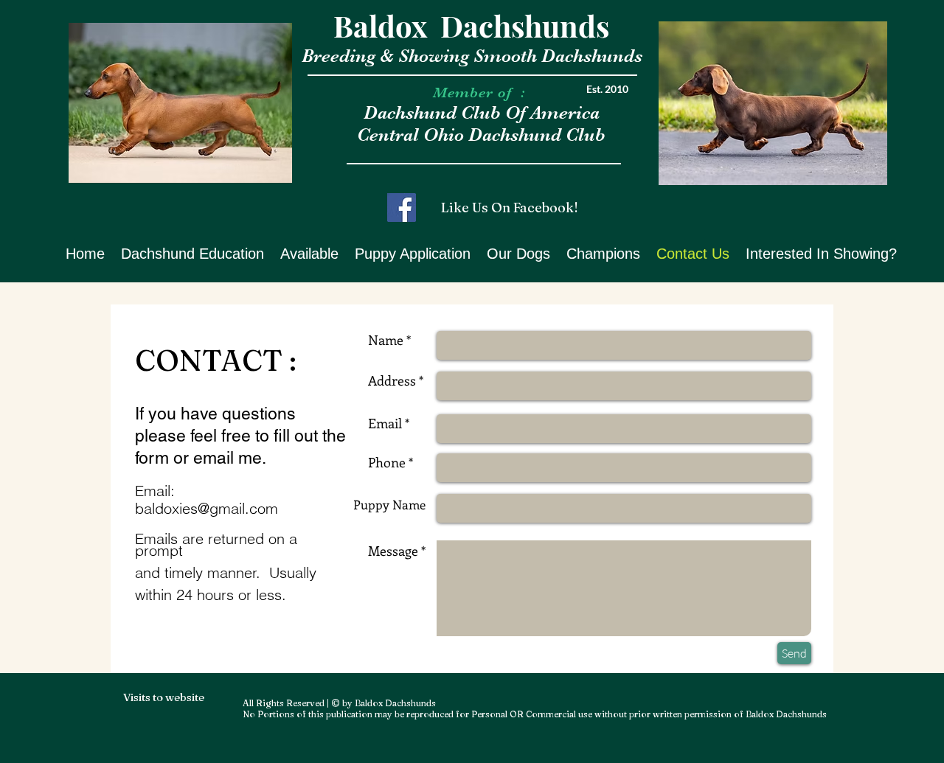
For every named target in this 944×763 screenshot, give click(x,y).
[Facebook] (401, 207)
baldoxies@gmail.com (206, 508)
